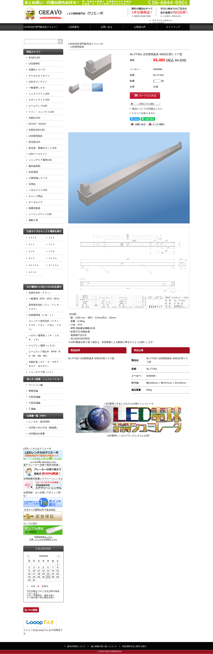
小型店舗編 (34, 402)
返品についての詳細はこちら (147, 108)
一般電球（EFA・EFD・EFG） (45, 298)
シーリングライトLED (40, 214)
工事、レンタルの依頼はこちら (43, 539)
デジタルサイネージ (39, 75)
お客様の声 (140, 27)
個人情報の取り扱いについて (104, 646)
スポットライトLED (39, 99)
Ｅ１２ (32, 244)
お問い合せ (106, 27)
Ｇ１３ (32, 258)
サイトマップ (173, 27)
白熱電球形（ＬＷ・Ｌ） (41, 315)
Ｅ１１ (52, 237)
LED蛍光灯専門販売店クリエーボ (85, 43)
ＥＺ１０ (33, 237)
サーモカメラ (36, 202)
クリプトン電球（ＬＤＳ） (43, 345)
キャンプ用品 (36, 196)
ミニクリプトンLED (39, 93)
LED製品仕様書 (37, 433)
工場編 (32, 408)
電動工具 (33, 220)
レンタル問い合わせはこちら (43, 462)
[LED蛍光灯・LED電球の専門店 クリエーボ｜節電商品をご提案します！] (64, 15)
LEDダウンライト (38, 81)
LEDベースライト (38, 154)
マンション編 (36, 384)
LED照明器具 (77, 46)
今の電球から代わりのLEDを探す (44, 286)
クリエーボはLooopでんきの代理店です (43, 632)
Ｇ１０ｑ (53, 258)
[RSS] (31, 610)
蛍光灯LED (34, 57)
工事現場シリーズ (38, 178)
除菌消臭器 (34, 208)
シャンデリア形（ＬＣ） (41, 372)
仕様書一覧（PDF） (37, 415)
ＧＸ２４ (33, 272)
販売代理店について (76, 646)
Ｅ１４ (52, 244)
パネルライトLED (38, 190)
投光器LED (34, 142)
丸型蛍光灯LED (37, 129)
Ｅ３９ (52, 251)
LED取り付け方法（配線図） (44, 427)
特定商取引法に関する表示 (134, 646)
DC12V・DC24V (37, 123)
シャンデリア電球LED (40, 160)
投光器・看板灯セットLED (42, 148)
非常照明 (33, 172)
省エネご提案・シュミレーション (44, 379)
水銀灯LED (34, 117)
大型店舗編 (34, 396)
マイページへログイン (162, 20)
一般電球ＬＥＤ (37, 87)
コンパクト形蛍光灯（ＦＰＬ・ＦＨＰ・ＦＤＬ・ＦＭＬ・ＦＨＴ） (45, 325)
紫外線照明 (34, 166)
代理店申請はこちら (43, 537)
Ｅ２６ (32, 251)
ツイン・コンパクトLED (41, 111)
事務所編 (33, 390)
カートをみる (158, 23)
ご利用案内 (73, 27)
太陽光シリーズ (37, 69)
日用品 (32, 184)
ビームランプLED (38, 105)
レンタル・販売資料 (39, 421)
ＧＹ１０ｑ (54, 265)
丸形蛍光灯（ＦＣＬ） (40, 292)
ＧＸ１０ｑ (34, 265)
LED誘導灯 (34, 63)
